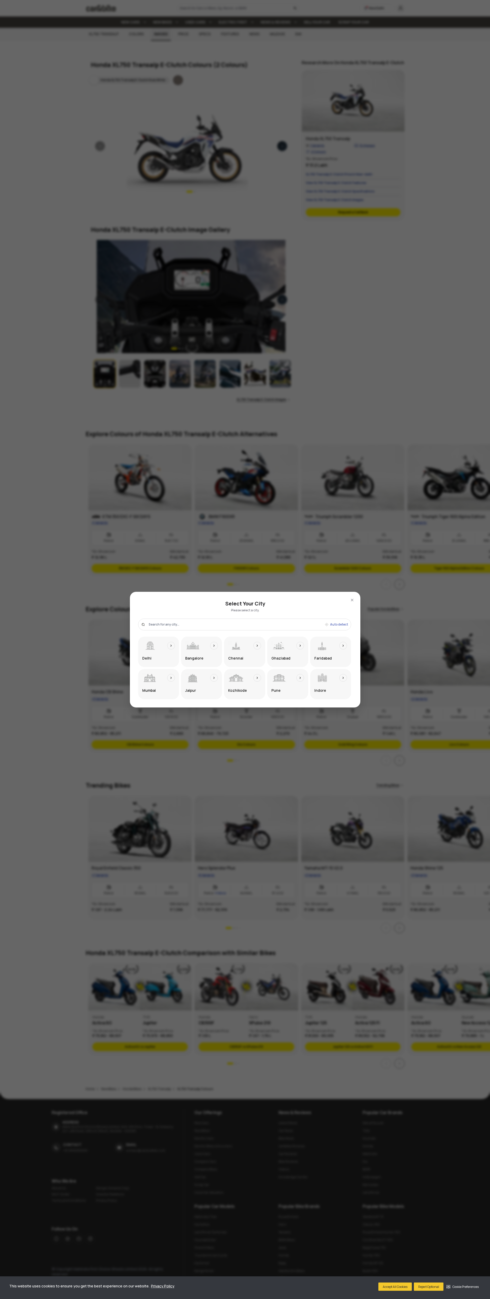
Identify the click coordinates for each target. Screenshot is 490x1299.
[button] (463, 1287)
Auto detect (339, 624)
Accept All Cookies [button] (395, 1287)
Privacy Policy (162, 1286)
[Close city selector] (352, 600)
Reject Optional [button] (428, 1287)
